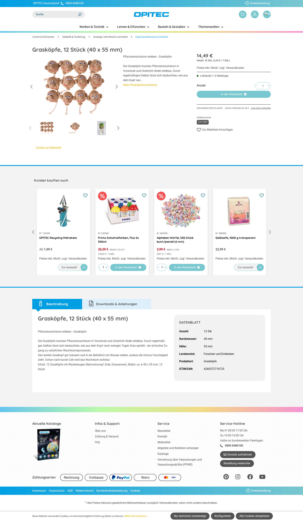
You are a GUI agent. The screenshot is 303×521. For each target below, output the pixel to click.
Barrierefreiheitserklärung (111, 490)
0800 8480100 (75, 3)
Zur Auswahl (69, 267)
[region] (74, 96)
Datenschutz (57, 490)
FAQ (97, 442)
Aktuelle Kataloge (46, 423)
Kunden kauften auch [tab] (51, 180)
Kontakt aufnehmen (239, 454)
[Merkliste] (243, 14)
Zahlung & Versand (261, 108)
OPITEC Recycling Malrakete (58, 238)
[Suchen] (79, 14)
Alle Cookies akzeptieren (254, 516)
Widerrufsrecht (85, 490)
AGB (70, 490)
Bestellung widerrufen (237, 463)
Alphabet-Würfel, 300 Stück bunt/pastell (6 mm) (175, 239)
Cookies (135, 490)
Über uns (100, 430)
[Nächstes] (116, 87)
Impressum (39, 490)
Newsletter (163, 430)
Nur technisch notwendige (190, 516)
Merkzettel (163, 442)
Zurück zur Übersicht (48, 147)
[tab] (57, 304)
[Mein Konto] (255, 14)
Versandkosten (168, 502)
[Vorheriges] (31, 87)
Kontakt (162, 436)
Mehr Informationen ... (136, 516)
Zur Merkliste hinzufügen (217, 129)
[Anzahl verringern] (256, 85)
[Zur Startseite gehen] (151, 14)
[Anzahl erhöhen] (268, 85)
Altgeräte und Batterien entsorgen (178, 448)
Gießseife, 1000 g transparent (236, 238)
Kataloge (163, 454)
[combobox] (55, 14)
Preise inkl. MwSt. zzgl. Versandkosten (220, 68)
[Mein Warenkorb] (267, 14)
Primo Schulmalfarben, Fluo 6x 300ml (118, 239)
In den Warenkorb (232, 94)
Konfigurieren (222, 516)
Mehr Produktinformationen (140, 85)
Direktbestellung (260, 3)
